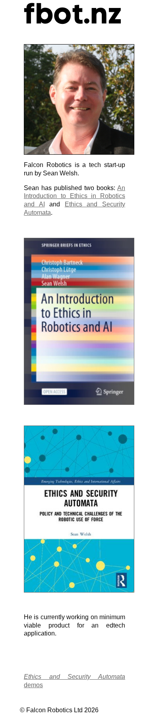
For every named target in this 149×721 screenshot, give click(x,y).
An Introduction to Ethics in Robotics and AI (74, 196)
